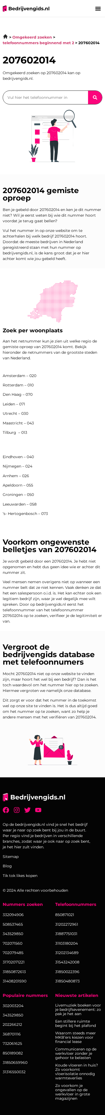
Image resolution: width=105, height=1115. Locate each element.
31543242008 (67, 962)
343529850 (13, 1015)
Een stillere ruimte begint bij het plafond (75, 1023)
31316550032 (14, 1071)
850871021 (64, 914)
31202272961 (66, 924)
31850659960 (15, 1062)
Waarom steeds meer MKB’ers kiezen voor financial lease (75, 1037)
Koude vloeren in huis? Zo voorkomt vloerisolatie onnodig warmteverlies (76, 1071)
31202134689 (67, 952)
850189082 (13, 1053)
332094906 (13, 914)
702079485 (13, 952)
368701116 (12, 1034)
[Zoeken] (95, 97)
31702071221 (13, 962)
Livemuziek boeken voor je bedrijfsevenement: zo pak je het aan (78, 1009)
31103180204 (66, 943)
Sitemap (11, 856)
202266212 (12, 1024)
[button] (97, 8)
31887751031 (66, 933)
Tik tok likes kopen (20, 875)
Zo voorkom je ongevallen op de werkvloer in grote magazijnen (72, 1092)
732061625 (12, 1043)
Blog (7, 866)
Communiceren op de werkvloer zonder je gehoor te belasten (75, 1053)
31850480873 (67, 981)
